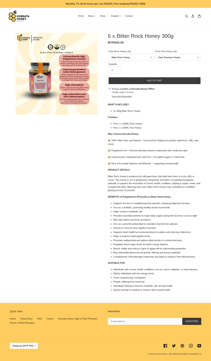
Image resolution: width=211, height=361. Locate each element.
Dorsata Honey (161, 354)
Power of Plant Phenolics (22, 323)
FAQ (39, 318)
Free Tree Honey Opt (166, 51)
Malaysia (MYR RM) (23, 345)
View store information (122, 96)
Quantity (113, 64)
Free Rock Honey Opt (120, 51)
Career (49, 318)
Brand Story (27, 318)
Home (13, 318)
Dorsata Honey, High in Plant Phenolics (78, 318)
